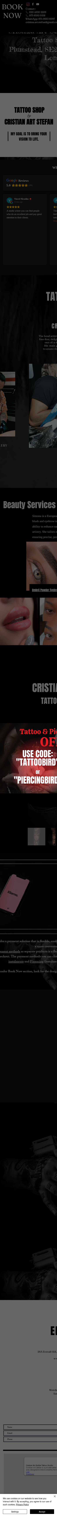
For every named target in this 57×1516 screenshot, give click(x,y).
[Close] (52, 1498)
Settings (15, 1511)
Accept (42, 1511)
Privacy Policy (22, 1504)
